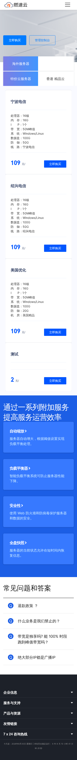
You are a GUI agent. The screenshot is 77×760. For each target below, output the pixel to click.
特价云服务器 (20, 79)
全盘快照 (17, 542)
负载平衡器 (19, 468)
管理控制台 (42, 40)
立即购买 (15, 40)
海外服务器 (20, 63)
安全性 (15, 505)
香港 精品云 (55, 79)
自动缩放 (17, 431)
